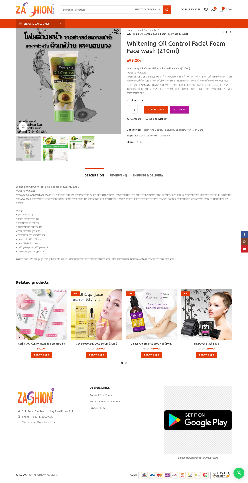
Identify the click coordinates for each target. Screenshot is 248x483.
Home (130, 30)
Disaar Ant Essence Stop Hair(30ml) (151, 343)
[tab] (94, 173)
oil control (152, 135)
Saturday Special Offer (178, 129)
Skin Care (197, 129)
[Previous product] (223, 32)
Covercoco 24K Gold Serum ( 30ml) (96, 343)
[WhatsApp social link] (141, 142)
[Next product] (230, 32)
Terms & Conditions (101, 395)
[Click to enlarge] (23, 126)
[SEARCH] (167, 9)
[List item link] (50, 417)
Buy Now (180, 109)
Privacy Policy (97, 407)
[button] (41, 355)
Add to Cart (156, 109)
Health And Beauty (147, 30)
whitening (165, 135)
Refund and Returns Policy (105, 401)
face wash (139, 135)
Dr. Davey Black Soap (206, 343)
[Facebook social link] (137, 142)
